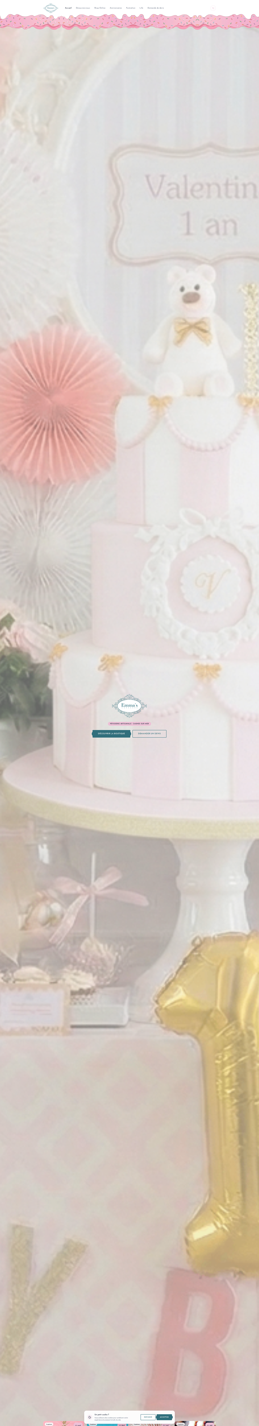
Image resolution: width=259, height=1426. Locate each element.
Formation (130, 8)
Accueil (68, 8)
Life (141, 8)
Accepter (164, 1417)
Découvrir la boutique (111, 734)
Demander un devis (149, 734)
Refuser (148, 1417)
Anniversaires (116, 8)
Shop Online (99, 8)
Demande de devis (156, 8)
